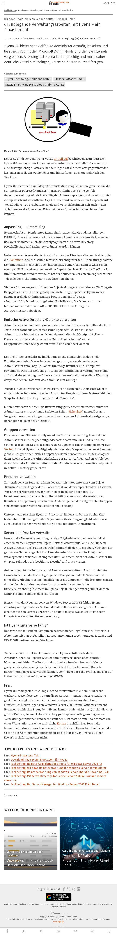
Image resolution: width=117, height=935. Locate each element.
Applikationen (10, 10)
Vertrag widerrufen (35, 904)
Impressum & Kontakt (101, 904)
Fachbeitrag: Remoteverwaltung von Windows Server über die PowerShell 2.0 (60, 772)
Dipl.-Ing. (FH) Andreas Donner (80, 38)
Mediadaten (62, 904)
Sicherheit (75, 411)
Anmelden (109, 3)
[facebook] (7, 931)
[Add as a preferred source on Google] (58, 897)
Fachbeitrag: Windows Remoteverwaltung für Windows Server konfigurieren (59, 768)
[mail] (76, 931)
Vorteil (9, 449)
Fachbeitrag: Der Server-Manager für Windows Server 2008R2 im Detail (55, 784)
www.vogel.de (58, 922)
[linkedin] (58, 931)
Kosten (61, 723)
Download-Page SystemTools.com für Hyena (39, 759)
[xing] (41, 931)
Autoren (63, 907)
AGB (20, 904)
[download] (92, 931)
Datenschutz (73, 904)
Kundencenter (50, 904)
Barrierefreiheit (85, 904)
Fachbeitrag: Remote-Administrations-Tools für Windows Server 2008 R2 (56, 763)
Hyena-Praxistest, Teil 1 (26, 755)
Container (16, 260)
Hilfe (25, 904)
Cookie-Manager (10, 904)
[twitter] (24, 931)
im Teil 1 (59, 158)
